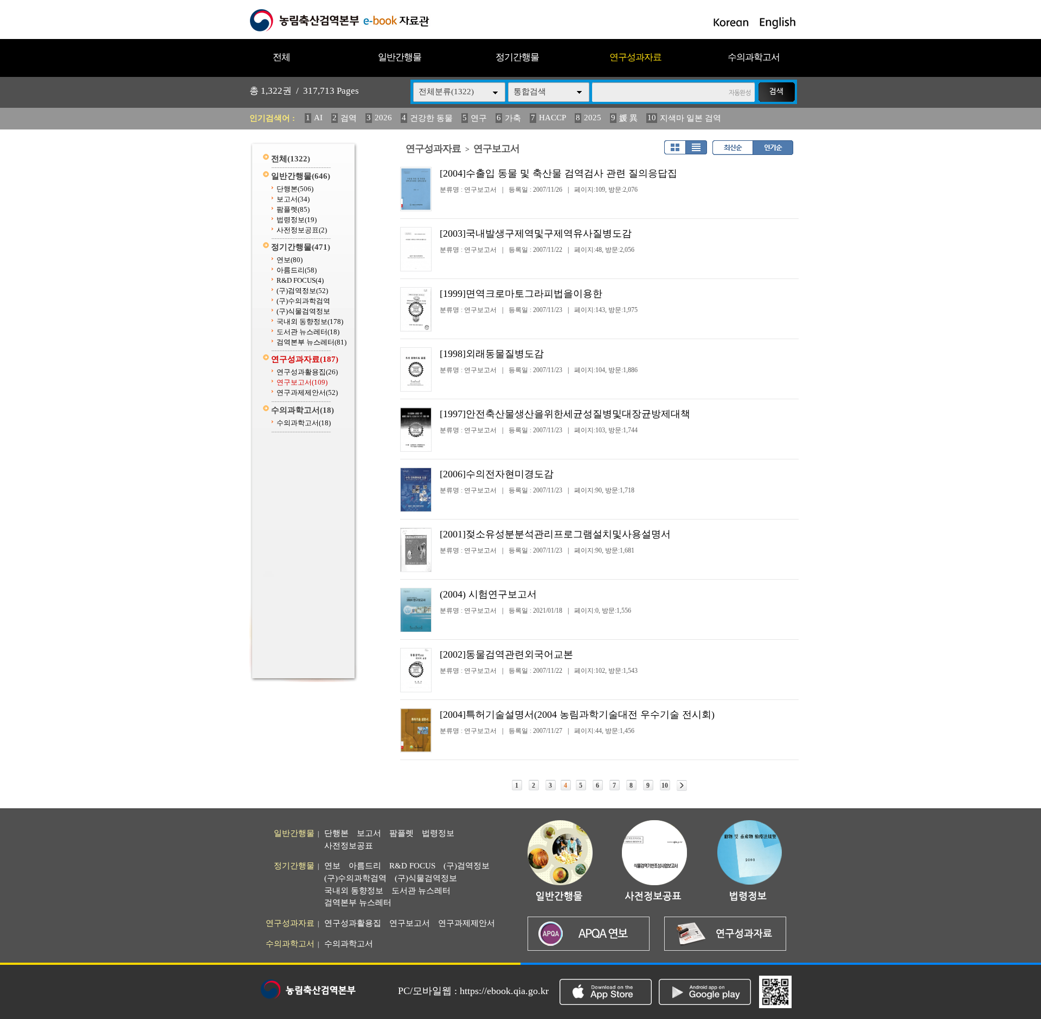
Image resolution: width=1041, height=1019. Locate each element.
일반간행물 (399, 57)
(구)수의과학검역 (303, 301)
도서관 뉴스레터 (308, 332)
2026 (383, 117)
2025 (592, 117)
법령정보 (297, 220)
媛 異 (628, 118)
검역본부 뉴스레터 (311, 342)
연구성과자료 (635, 57)
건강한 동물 (431, 118)
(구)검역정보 (302, 291)
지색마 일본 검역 (690, 118)
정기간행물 (517, 57)
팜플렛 (293, 209)
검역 (348, 118)
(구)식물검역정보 (303, 311)
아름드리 (297, 270)
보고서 (293, 199)
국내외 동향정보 (310, 321)
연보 (290, 260)
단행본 (295, 189)
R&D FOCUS (300, 280)
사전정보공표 (302, 230)
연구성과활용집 (307, 372)
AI (318, 117)
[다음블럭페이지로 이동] (682, 785)
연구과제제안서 (307, 392)
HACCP (552, 117)
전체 (281, 57)
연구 (479, 118)
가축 (513, 118)
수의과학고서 (754, 57)
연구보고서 (302, 382)
